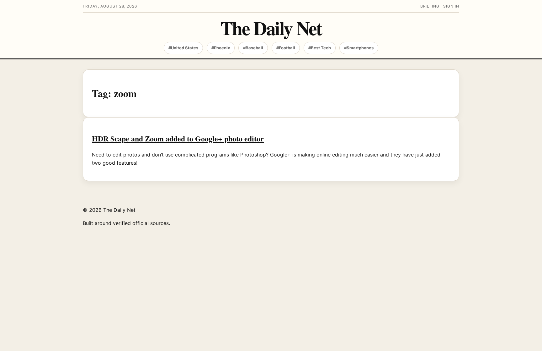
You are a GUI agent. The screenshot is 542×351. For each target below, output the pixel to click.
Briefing (430, 6)
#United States (183, 47)
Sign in (451, 6)
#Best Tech (319, 47)
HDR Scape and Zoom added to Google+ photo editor (178, 138)
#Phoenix (220, 47)
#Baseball (253, 47)
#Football (285, 47)
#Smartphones (359, 47)
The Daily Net (271, 28)
